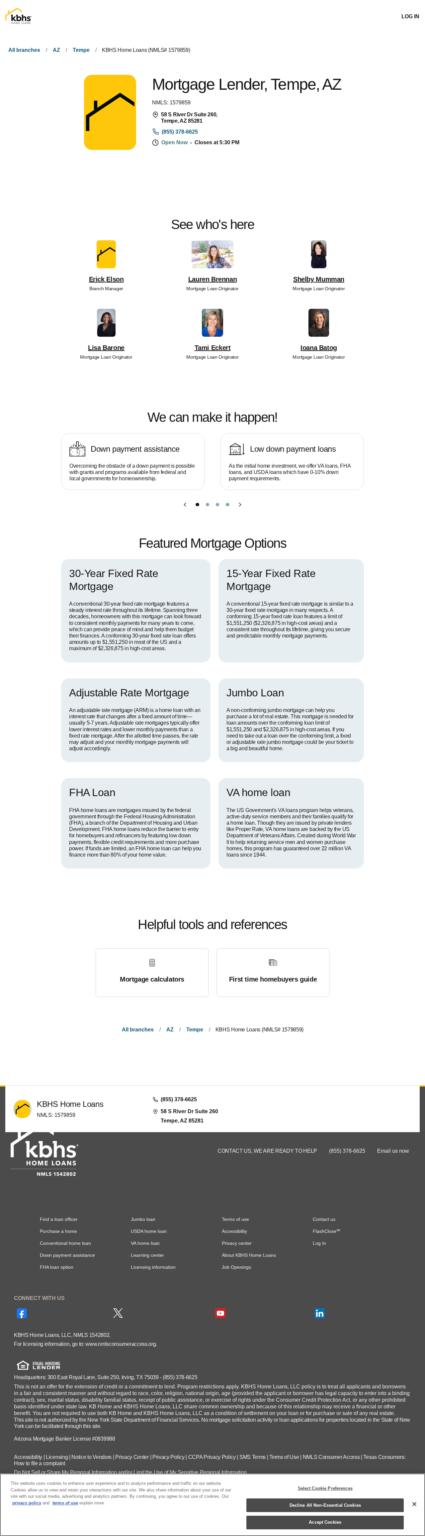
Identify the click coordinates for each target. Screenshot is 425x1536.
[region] (212, 1505)
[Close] (414, 1504)
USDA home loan (149, 1231)
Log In (319, 1243)
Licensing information (153, 1267)
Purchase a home (58, 1231)
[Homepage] (18, 17)
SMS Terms (252, 1457)
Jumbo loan (143, 1219)
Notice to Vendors (91, 1457)
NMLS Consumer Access (331, 1457)
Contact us (324, 1219)
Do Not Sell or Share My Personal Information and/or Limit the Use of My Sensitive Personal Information (130, 1472)
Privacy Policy (168, 1457)
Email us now (393, 1151)
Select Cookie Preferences (325, 1488)
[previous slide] (185, 504)
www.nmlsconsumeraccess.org (120, 1344)
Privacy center (237, 1243)
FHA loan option (56, 1267)
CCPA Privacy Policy (212, 1457)
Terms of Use (284, 1457)
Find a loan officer (59, 1219)
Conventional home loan (65, 1243)
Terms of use (235, 1219)
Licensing (57, 1457)
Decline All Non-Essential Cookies (325, 1505)
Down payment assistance (67, 1255)
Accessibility (234, 1231)
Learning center (147, 1255)
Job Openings (236, 1267)
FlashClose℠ (326, 1231)
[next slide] (240, 504)
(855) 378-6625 (348, 1151)
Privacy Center (132, 1457)
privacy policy (26, 1502)
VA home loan (145, 1243)
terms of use (65, 1502)
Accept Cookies (325, 1522)
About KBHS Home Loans (249, 1255)
